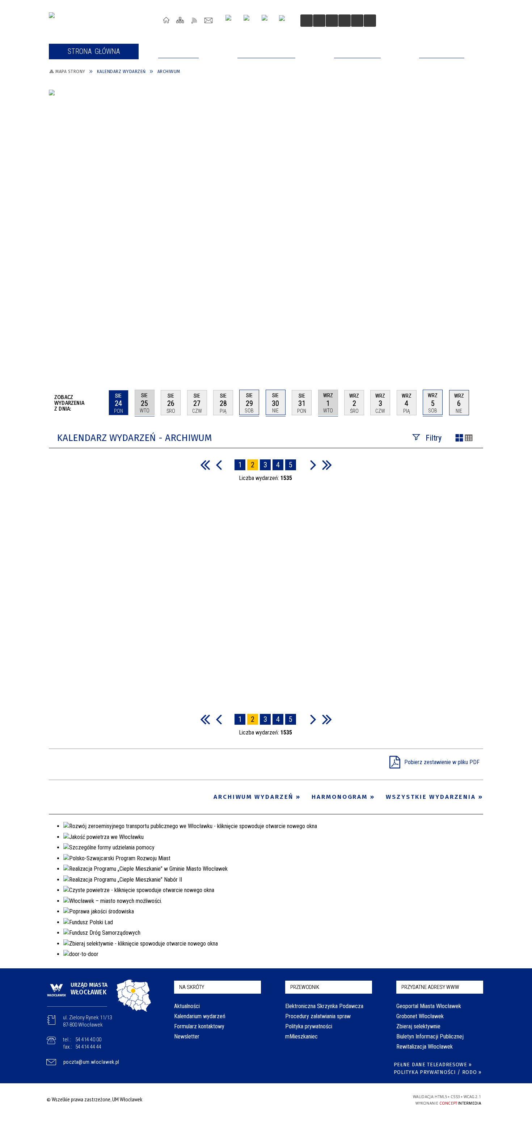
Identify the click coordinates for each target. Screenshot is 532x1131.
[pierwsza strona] (205, 464)
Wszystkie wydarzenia (431, 797)
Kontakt (208, 20)
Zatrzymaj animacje (306, 20)
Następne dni (479, 402)
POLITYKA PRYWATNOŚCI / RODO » (438, 1072)
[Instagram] (231, 20)
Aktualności (187, 1006)
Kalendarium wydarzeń (199, 1016)
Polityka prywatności (308, 1026)
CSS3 (356, 1099)
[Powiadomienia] (370, 20)
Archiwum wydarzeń (254, 797)
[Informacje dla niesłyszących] (344, 20)
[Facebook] (267, 20)
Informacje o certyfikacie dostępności (264, 1100)
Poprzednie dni (100, 402)
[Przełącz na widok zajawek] (459, 438)
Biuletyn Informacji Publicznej (430, 1036)
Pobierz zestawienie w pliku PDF (442, 762)
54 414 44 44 (88, 1047)
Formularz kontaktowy (199, 1026)
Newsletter (186, 1036)
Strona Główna (166, 20)
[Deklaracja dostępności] (332, 20)
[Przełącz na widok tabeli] (468, 438)
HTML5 (345, 1099)
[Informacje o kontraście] (357, 20)
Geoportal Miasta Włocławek (428, 1006)
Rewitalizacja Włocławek (424, 1046)
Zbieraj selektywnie (418, 1026)
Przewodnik (304, 987)
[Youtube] (249, 20)
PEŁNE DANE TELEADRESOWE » (433, 1065)
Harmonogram (340, 797)
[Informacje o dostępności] (319, 20)
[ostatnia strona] (327, 464)
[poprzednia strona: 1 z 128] (219, 464)
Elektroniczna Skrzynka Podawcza (324, 1006)
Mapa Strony (180, 20)
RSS (194, 20)
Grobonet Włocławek (420, 1016)
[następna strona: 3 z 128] (313, 464)
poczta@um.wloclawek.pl (91, 1062)
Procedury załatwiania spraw (318, 1016)
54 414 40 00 (88, 1039)
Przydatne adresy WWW (430, 987)
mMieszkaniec (301, 1036)
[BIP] (284, 21)
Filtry (434, 437)
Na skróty (191, 987)
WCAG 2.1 (378, 1099)
